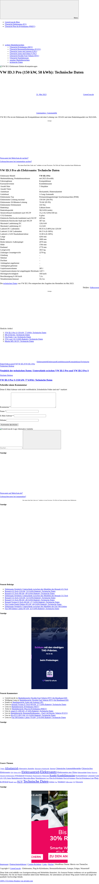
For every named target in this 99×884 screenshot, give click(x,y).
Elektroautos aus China (67, 772)
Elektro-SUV (17, 772)
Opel (47, 778)
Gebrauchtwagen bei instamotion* (13, 497)
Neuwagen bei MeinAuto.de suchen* (14, 158)
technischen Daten (10, 283)
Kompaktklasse (75, 362)
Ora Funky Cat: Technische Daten (18, 337)
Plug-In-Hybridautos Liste (85, 778)
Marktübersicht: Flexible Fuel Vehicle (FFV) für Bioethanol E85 (42, 698)
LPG (1, 778)
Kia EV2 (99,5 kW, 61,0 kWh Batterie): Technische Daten (33, 715)
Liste (97, 776)
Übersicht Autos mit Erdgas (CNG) (23, 54)
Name (3, 411)
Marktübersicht (17, 778)
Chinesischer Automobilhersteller (68, 768)
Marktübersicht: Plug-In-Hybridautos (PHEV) (29, 709)
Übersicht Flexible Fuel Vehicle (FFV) (24, 56)
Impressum (4, 864)
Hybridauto (29, 776)
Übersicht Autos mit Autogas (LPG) (23, 51)
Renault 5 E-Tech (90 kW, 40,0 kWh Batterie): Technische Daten (30, 600)
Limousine (91, 776)
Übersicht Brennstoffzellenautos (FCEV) (25, 49)
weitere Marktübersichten (14, 45)
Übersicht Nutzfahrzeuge (19, 58)
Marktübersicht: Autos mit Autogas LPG (28, 702)
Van (56, 782)
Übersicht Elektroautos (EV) (16, 24)
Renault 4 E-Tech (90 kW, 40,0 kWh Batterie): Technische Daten (30, 593)
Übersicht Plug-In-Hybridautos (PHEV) (20, 26)
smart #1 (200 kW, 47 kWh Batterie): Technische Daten (32, 711)
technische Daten (16, 62)
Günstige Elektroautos (7, 776)
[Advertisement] (49, 138)
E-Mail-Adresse (7, 416)
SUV (20, 781)
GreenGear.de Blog (12, 22)
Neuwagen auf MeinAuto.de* (11, 493)
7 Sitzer (2, 769)
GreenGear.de (88, 94)
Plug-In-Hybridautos (69, 778)
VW (15, 364)
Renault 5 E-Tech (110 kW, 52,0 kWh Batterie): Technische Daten (30, 598)
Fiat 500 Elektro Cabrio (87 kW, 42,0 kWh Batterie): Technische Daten (32, 609)
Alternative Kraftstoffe (42, 769)
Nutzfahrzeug (40, 778)
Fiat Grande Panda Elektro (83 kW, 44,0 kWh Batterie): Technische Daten (33, 604)
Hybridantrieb (20, 776)
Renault (11, 782)
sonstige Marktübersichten (20, 60)
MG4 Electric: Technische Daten (17, 335)
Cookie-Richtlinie (34, 864)
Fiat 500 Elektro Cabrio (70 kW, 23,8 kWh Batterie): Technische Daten (38, 717)
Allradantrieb (11, 768)
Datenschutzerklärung (18, 864)
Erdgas (89, 772)
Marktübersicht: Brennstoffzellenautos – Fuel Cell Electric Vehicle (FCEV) (39, 713)
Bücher (51, 864)
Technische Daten (36, 781)
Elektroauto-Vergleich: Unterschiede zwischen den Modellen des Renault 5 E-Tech (36, 596)
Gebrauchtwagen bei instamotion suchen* (16, 161)
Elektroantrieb (42, 362)
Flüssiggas (94, 772)
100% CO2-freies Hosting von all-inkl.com (16, 881)
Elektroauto (51, 362)
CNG (12, 772)
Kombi (53, 775)
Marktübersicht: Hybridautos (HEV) (25, 707)
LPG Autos (7, 778)
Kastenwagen (37, 776)
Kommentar (5, 407)
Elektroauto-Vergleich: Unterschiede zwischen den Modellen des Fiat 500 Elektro (36, 606)
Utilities (51, 782)
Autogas (52, 769)
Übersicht (79, 782)
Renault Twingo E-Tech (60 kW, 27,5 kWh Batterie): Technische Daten (32, 602)
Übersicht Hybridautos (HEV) (21, 47)
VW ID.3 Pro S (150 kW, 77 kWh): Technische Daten (25, 333)
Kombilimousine (62, 362)
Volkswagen (94, 287)
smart (15, 782)
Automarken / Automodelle (46, 113)
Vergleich (61, 782)
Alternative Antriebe (26, 769)
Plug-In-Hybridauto (56, 778)
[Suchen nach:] (11, 448)
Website (3, 420)
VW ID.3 (21, 364)
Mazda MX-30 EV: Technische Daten (19, 341)
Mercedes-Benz (29, 778)
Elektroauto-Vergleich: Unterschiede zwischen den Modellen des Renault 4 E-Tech (36, 589)
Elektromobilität (82, 772)
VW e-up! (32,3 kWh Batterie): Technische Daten (24, 339)
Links (44, 864)
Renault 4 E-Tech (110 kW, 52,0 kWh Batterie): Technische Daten (30, 591)
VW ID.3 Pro (30, 364)
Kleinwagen (45, 775)
